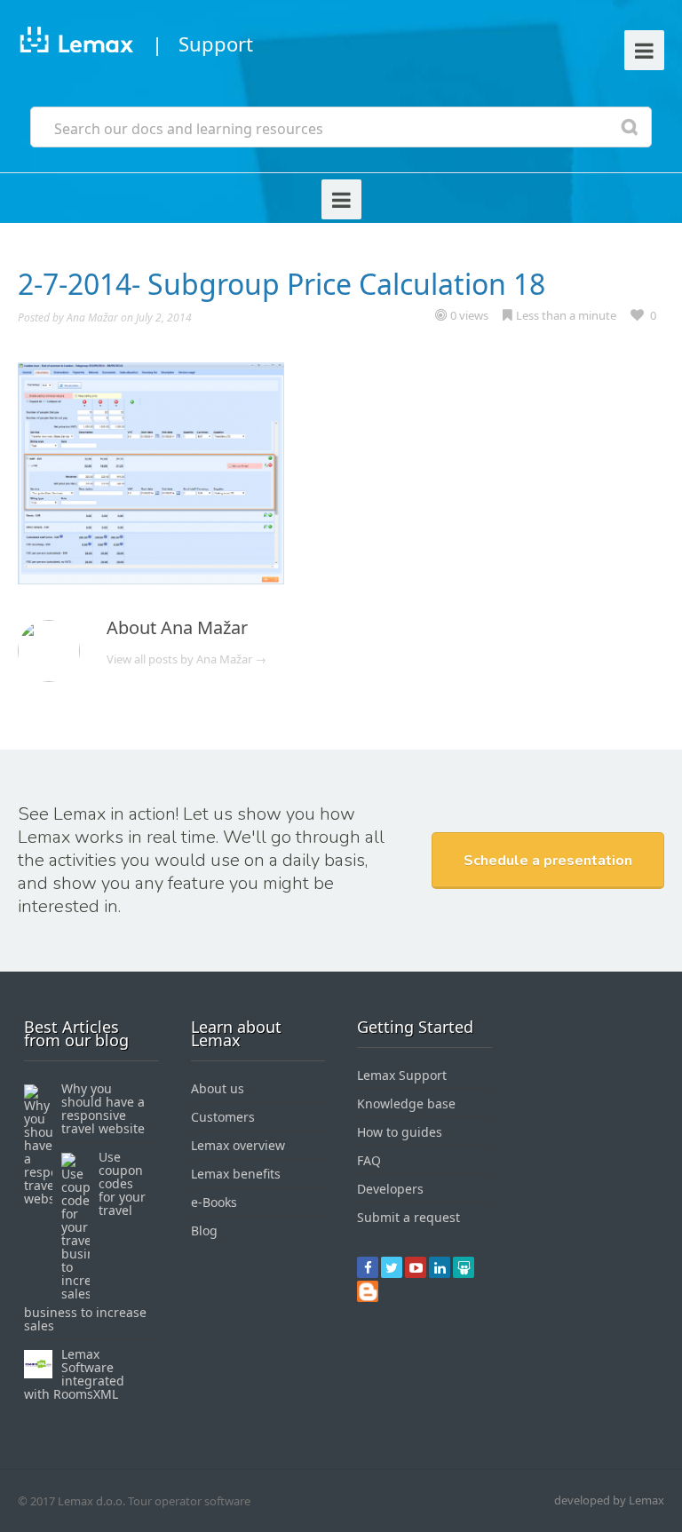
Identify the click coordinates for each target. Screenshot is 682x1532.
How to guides (399, 1131)
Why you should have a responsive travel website (103, 1108)
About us (217, 1088)
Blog (204, 1230)
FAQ (369, 1160)
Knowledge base (406, 1103)
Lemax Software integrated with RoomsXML (74, 1373)
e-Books (214, 1202)
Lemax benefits (236, 1173)
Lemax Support (402, 1075)
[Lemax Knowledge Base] (76, 43)
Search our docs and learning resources (188, 129)
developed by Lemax (609, 1500)
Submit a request (408, 1217)
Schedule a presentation (548, 860)
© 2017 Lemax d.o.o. (71, 1501)
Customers (223, 1116)
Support (215, 43)
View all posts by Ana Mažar (186, 659)
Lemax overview (238, 1145)
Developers (390, 1188)
